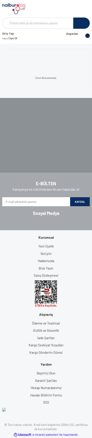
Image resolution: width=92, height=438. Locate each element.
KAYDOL (80, 202)
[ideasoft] (22, 435)
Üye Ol (9, 38)
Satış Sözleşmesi (46, 275)
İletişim (46, 254)
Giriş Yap (8, 33)
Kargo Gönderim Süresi (46, 352)
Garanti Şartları (46, 380)
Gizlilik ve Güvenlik (46, 330)
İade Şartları (46, 338)
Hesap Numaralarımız (46, 388)
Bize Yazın (46, 268)
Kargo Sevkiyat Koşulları (46, 345)
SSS (46, 402)
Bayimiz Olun (46, 373)
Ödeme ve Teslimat (46, 323)
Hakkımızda (46, 261)
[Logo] (13, 8)
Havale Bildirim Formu (46, 395)
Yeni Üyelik (46, 246)
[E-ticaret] (45, 435)
